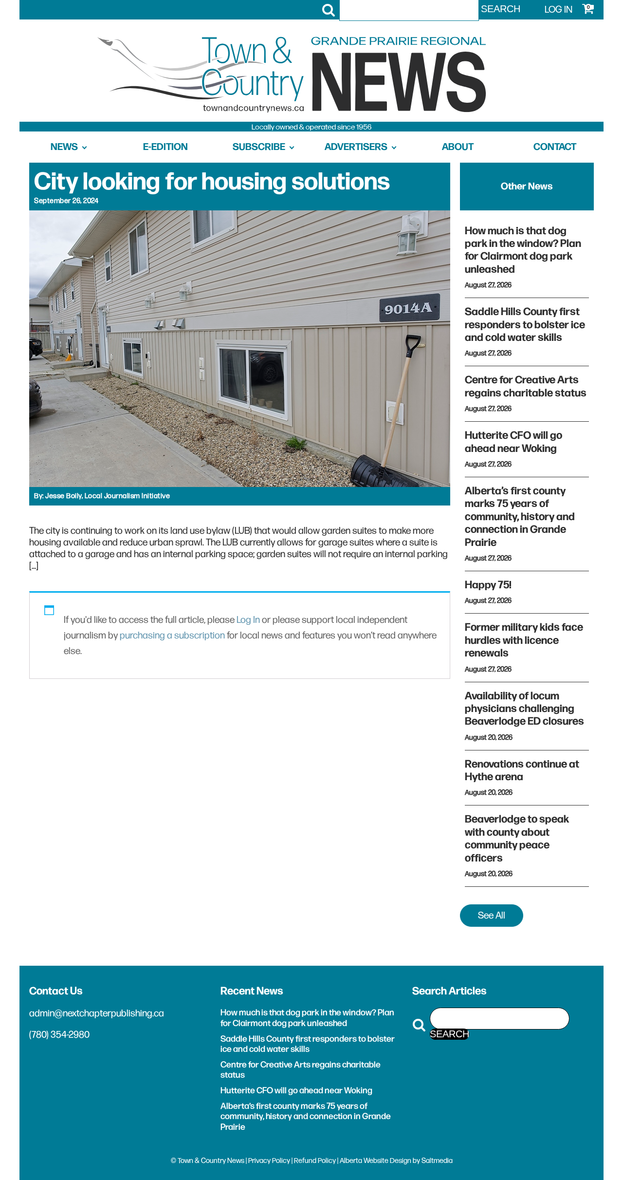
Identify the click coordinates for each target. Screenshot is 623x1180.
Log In (248, 620)
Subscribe (259, 147)
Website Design (387, 1160)
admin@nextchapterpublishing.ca (96, 1013)
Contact (554, 147)
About (458, 147)
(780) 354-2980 (59, 1035)
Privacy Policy (269, 1160)
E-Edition (165, 147)
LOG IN (558, 10)
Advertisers (356, 147)
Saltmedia (437, 1160)
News (64, 147)
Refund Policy (315, 1160)
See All (491, 915)
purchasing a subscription (172, 635)
